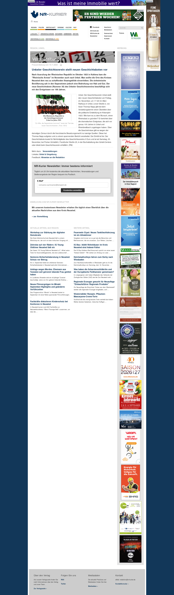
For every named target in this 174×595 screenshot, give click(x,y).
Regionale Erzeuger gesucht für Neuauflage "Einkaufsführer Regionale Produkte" (94, 283)
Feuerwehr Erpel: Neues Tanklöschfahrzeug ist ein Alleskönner (94, 233)
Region (34, 27)
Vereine (60, 27)
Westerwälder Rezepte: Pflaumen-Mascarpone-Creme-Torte (90, 295)
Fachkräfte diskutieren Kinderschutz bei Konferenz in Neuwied (49, 302)
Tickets (121, 33)
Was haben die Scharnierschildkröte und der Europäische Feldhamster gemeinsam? (94, 270)
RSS (62, 579)
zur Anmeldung (40, 216)
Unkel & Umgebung (48, 154)
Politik (41, 27)
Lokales (34, 34)
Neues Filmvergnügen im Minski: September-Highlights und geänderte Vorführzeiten (47, 287)
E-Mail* (40, 181)
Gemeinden (67, 34)
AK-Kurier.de (94, 31)
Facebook (96, 27)
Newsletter (93, 36)
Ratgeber (58, 34)
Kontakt (106, 38)
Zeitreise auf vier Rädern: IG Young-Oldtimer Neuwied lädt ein (47, 246)
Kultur (68, 27)
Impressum (108, 36)
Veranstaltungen (47, 34)
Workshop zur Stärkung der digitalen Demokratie (47, 233)
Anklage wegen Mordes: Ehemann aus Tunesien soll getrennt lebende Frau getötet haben (50, 272)
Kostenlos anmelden (72, 190)
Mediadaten (108, 30)
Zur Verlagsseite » (40, 588)
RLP (75, 27)
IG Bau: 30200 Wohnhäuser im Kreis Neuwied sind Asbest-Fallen (91, 246)
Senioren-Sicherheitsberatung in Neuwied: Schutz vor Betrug (50, 258)
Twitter (63, 584)
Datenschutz (108, 33)
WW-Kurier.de (94, 33)
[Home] (32, 21)
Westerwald (37, 39)
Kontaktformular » (122, 584)
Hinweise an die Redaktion (53, 157)
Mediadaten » (93, 586)
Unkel (42, 48)
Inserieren (107, 27)
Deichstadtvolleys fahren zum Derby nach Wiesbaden (93, 258)
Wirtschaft (51, 27)
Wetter (75, 34)
